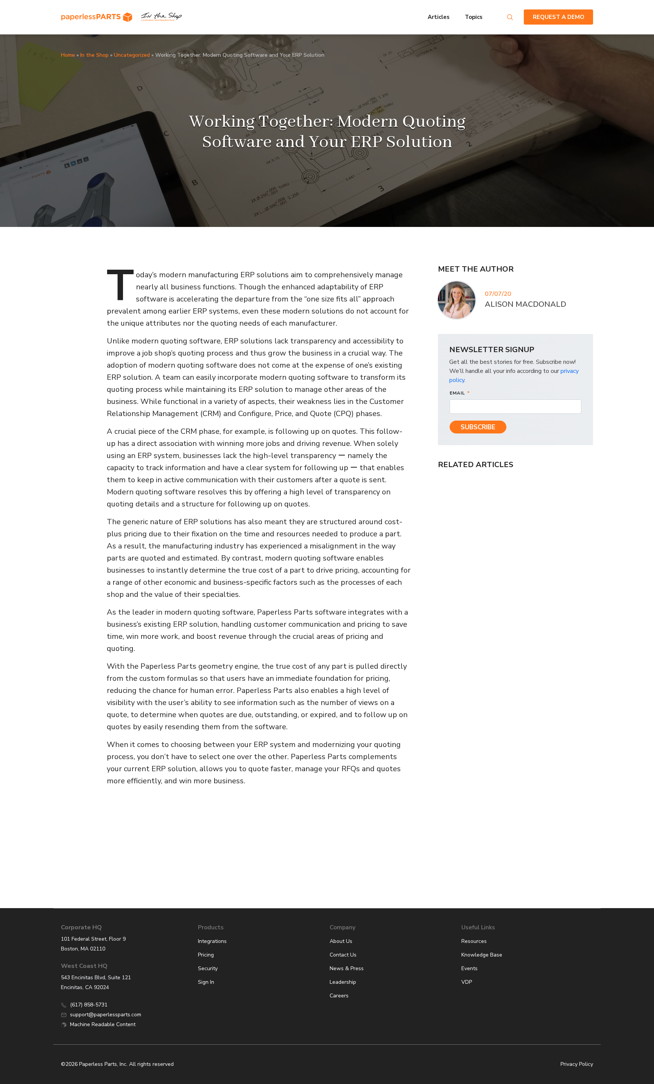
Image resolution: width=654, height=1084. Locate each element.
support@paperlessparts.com (105, 1014)
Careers (339, 995)
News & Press (347, 968)
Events (469, 968)
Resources (474, 941)
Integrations (212, 941)
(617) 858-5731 (88, 1004)
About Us (341, 941)
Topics (474, 17)
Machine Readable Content (102, 1024)
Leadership (343, 982)
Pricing (206, 954)
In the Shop (94, 55)
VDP (466, 982)
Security (208, 968)
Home (68, 55)
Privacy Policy (577, 1064)
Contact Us (343, 954)
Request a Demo (558, 17)
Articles (439, 17)
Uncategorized (132, 55)
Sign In (206, 982)
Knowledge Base (481, 954)
